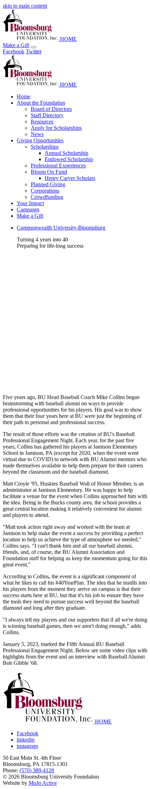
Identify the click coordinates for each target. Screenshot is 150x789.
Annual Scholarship (66, 153)
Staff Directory (47, 115)
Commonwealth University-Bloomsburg (61, 228)
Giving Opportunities (40, 140)
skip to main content (25, 6)
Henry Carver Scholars (70, 178)
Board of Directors (51, 109)
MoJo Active (43, 783)
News (37, 134)
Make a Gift (16, 45)
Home (23, 96)
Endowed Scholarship (69, 159)
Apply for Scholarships (56, 128)
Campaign (28, 209)
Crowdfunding (47, 197)
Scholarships (45, 147)
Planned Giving (48, 184)
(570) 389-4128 (37, 770)
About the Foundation (41, 103)
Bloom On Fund (49, 172)
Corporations (45, 191)
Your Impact (30, 203)
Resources (42, 122)
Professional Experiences (58, 165)
